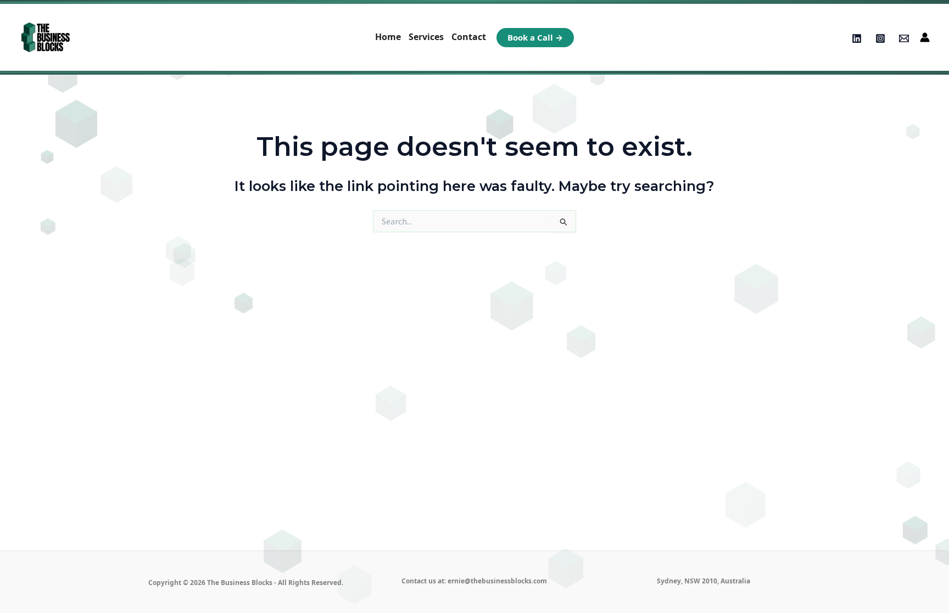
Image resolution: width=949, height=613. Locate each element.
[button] (535, 37)
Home (388, 37)
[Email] (904, 38)
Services (426, 37)
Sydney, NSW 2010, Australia (703, 581)
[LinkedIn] (857, 38)
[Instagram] (880, 38)
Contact (468, 37)
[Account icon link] (925, 37)
